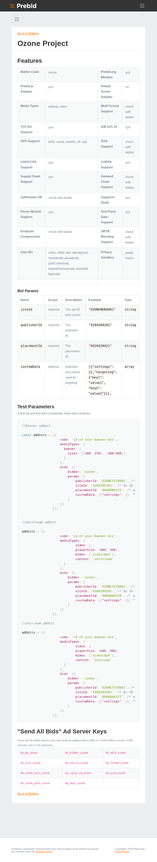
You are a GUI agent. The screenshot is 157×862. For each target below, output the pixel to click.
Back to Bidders (28, 33)
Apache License (44, 851)
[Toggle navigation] (142, 6)
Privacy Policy (122, 851)
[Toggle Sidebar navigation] (16, 19)
